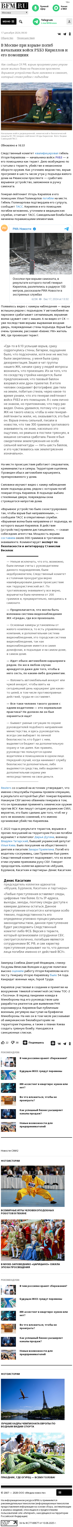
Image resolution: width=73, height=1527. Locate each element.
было (53, 975)
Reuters (6, 788)
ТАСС (19, 206)
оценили (18, 971)
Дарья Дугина (44, 837)
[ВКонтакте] (59, 34)
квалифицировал (47, 153)
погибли (48, 198)
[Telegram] (64, 34)
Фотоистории (10, 1160)
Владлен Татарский (14, 841)
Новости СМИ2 (9, 1150)
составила (8, 538)
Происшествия (26, 37)
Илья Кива (8, 845)
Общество (7, 37)
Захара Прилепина (41, 849)
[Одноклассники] (70, 34)
